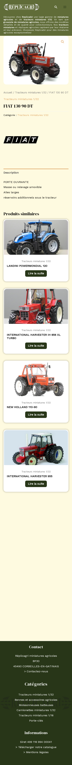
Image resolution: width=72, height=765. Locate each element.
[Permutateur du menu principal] (65, 7)
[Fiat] (20, 140)
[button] (55, 7)
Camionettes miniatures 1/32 (36, 710)
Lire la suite (36, 273)
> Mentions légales (36, 752)
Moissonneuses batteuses (36, 705)
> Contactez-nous (36, 671)
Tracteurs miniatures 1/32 (30, 92)
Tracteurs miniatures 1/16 (36, 715)
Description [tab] (11, 172)
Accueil (7, 92)
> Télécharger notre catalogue (36, 747)
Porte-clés (36, 720)
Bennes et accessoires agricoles (36, 699)
